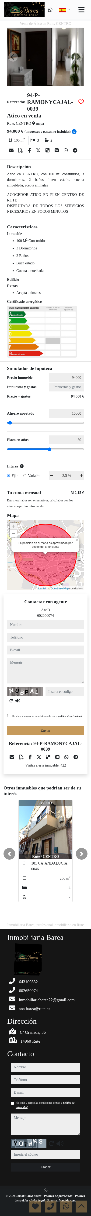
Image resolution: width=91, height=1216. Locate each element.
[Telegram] (75, 150)
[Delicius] (48, 150)
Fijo (15, 476)
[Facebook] (30, 150)
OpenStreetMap (60, 588)
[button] (9, 854)
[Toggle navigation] (81, 9)
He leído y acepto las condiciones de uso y (47, 716)
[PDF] (21, 150)
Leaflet (42, 588)
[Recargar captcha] (11, 700)
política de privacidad (70, 716)
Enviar (45, 730)
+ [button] (13, 526)
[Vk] (57, 150)
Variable (34, 476)
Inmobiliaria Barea (29, 1196)
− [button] (13, 533)
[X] (39, 150)
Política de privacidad (58, 1196)
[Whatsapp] (50, 9)
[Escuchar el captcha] (17, 700)
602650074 (45, 615)
